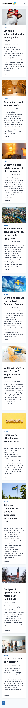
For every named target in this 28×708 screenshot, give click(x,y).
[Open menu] (24, 3)
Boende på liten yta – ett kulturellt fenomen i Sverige (14, 301)
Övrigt (6, 27)
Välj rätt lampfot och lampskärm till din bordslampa (13, 168)
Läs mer (7, 74)
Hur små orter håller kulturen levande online (11, 438)
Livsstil (6, 225)
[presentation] (14, 17)
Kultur (6, 431)
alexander (7, 44)
